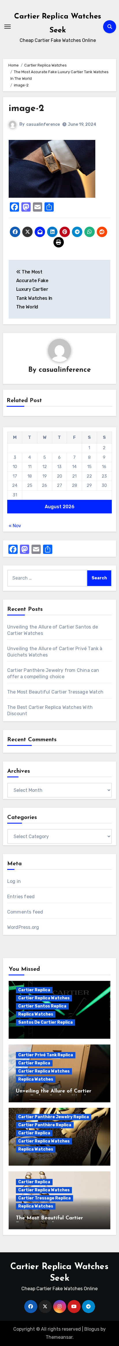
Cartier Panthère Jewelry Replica (53, 1116)
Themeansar (59, 1337)
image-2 (26, 108)
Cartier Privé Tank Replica (45, 1055)
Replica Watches (35, 1014)
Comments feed (25, 912)
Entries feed (21, 896)
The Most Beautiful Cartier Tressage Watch (55, 692)
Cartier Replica (34, 990)
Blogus (91, 1329)
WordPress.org (23, 927)
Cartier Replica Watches (44, 998)
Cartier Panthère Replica (44, 1125)
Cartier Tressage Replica (44, 1198)
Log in (14, 881)
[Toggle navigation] (7, 26)
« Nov (15, 525)
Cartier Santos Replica (42, 1006)
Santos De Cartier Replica (45, 1022)
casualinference (43, 124)
